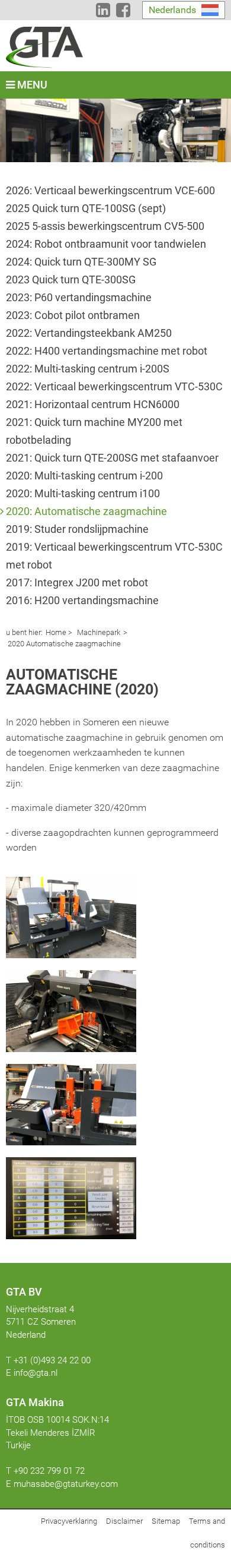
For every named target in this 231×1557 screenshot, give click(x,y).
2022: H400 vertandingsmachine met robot (106, 351)
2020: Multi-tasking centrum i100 (83, 493)
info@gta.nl (35, 1372)
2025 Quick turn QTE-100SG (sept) (86, 208)
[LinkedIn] (103, 12)
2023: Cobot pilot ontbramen (73, 315)
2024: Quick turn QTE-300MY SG (81, 261)
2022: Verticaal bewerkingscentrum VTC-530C (114, 386)
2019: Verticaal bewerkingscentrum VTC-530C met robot (114, 556)
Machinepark (97, 632)
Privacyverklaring (69, 1521)
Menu (31, 84)
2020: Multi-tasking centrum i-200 (84, 475)
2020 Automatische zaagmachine (63, 643)
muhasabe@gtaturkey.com (66, 1484)
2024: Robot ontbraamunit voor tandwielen (106, 244)
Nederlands (172, 9)
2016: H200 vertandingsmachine (82, 600)
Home (56, 632)
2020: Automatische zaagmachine (86, 511)
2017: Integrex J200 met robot (77, 582)
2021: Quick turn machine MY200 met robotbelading (94, 431)
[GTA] (44, 47)
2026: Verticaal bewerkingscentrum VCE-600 (110, 190)
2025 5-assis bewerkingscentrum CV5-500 (105, 226)
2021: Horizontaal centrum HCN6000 (92, 404)
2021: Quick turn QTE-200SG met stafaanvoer (112, 457)
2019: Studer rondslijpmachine (77, 529)
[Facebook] (123, 12)
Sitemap (166, 1521)
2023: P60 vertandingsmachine (79, 297)
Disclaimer (124, 1521)
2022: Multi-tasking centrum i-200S (87, 368)
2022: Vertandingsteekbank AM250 (89, 333)
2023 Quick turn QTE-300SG (71, 279)
